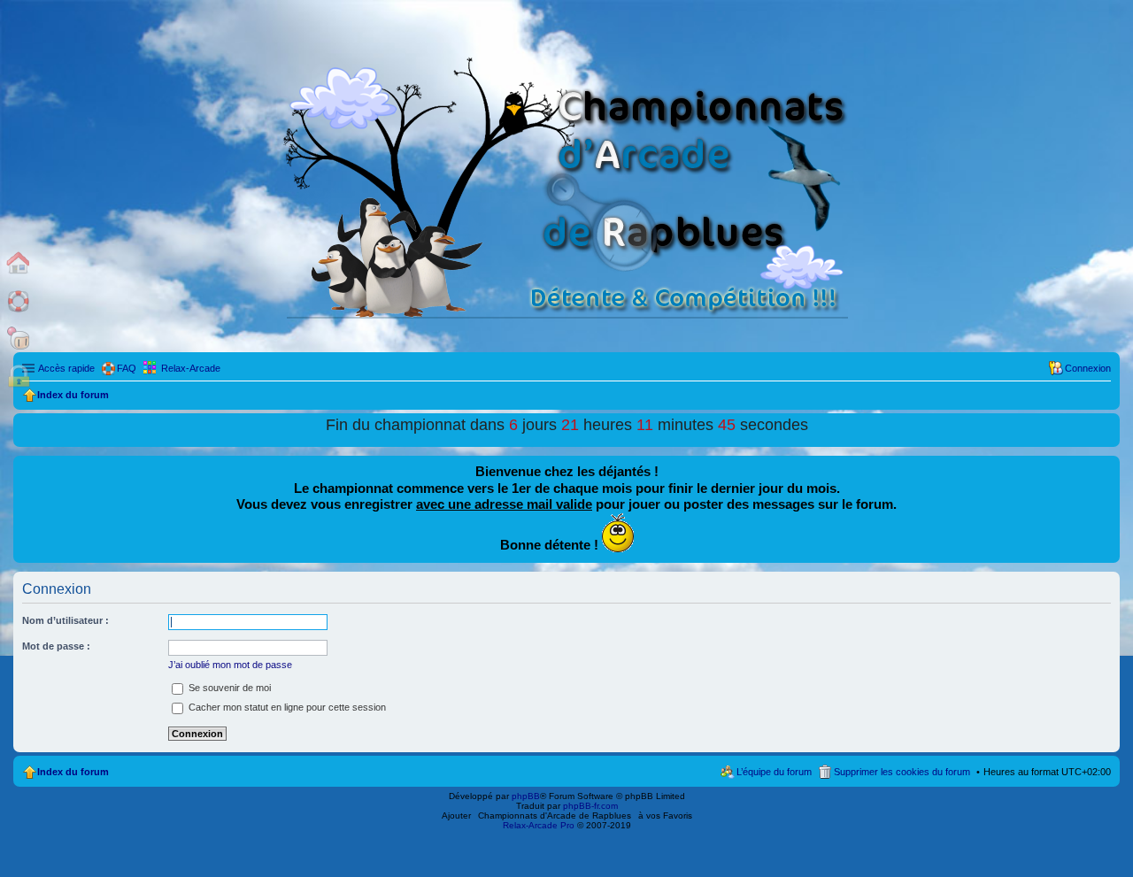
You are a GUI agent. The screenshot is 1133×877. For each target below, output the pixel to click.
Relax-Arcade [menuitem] (190, 368)
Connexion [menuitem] (1088, 368)
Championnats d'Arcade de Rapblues (554, 815)
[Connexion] (18, 376)
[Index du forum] (18, 262)
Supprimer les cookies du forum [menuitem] (902, 771)
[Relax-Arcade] (18, 338)
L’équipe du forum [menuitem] (774, 771)
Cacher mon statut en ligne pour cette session (286, 707)
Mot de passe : (56, 646)
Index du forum (73, 771)
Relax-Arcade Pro (538, 825)
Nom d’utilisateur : (65, 620)
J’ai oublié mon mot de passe (230, 664)
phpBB (526, 796)
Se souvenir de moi (228, 687)
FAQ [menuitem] (126, 368)
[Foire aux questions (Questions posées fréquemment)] (18, 300)
